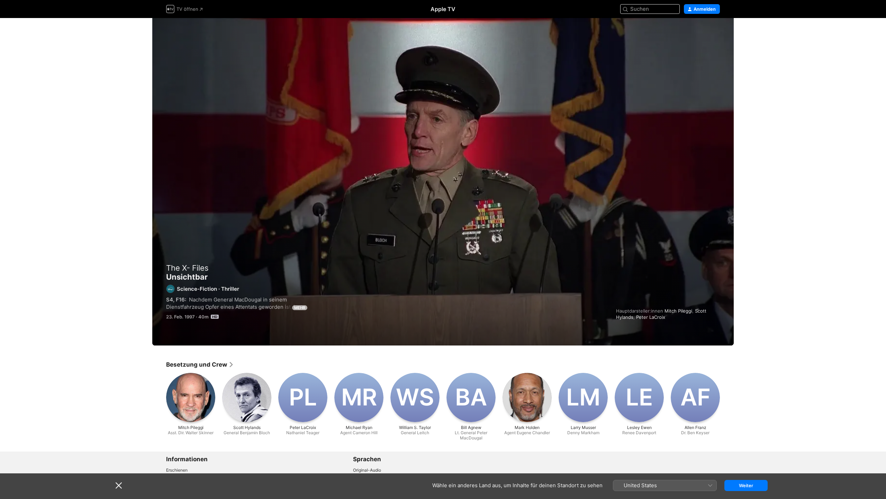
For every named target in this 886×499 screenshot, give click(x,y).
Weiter (746, 485)
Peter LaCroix (650, 317)
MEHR (299, 307)
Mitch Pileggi (678, 311)
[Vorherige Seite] (159, 397)
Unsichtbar (443, 181)
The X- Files (187, 267)
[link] (200, 364)
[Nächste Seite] (727, 397)
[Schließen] (119, 485)
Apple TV (443, 9)
